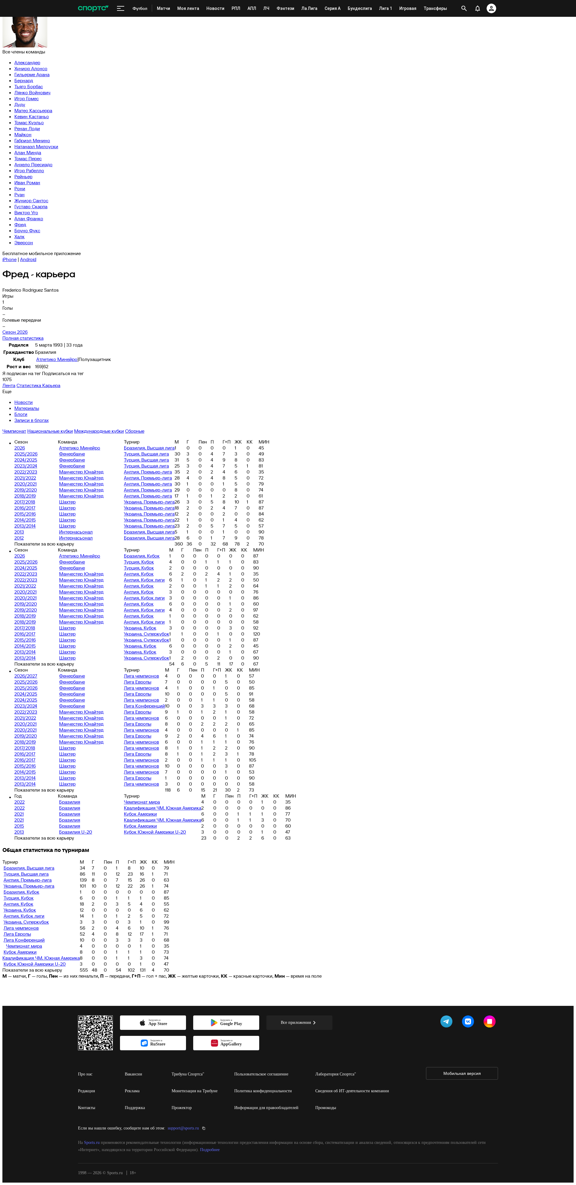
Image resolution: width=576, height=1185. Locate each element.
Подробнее (210, 1149)
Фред (20, 224)
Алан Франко (28, 218)
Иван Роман (27, 182)
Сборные (134, 431)
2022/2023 (25, 472)
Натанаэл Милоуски (36, 146)
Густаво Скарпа (30, 206)
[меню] (120, 8)
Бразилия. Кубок (142, 556)
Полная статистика (23, 338)
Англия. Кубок (139, 574)
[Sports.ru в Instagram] (491, 1022)
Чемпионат (14, 431)
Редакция (86, 1091)
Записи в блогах (31, 420)
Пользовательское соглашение (261, 1074)
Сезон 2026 (15, 332)
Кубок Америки (140, 814)
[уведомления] (477, 8)
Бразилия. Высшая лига (149, 448)
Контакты (86, 1107)
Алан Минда (27, 152)
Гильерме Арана (32, 74)
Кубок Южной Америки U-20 (155, 832)
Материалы (26, 408)
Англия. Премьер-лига (148, 472)
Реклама (132, 1091)
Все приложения (296, 1022)
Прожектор (182, 1107)
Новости (23, 402)
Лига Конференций (144, 706)
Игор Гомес (26, 98)
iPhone (9, 259)
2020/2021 (25, 484)
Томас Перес (28, 158)
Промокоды (325, 1107)
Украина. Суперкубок (146, 634)
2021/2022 (25, 478)
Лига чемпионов (141, 676)
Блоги (20, 414)
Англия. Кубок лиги (144, 580)
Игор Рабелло (29, 170)
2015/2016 (25, 514)
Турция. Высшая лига (146, 454)
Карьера (51, 385)
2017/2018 (24, 502)
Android (28, 259)
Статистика (29, 385)
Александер (27, 62)
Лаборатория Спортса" (335, 1074)
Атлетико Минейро (56, 359)
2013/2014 (25, 526)
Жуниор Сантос (31, 200)
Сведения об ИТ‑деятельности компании (352, 1091)
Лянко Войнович (32, 92)
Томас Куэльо (29, 122)
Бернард (23, 80)
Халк (19, 236)
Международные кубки (99, 431)
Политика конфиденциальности (263, 1091)
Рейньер (23, 176)
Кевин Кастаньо (31, 116)
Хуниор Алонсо (30, 68)
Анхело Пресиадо (33, 164)
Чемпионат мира (142, 802)
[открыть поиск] (464, 8)
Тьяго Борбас (28, 86)
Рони (19, 188)
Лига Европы (137, 682)
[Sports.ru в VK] (469, 1022)
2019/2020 (25, 490)
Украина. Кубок (140, 628)
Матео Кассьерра (33, 110)
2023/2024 (25, 466)
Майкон (23, 134)
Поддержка (135, 1107)
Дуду (19, 104)
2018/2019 (25, 496)
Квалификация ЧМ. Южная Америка (162, 808)
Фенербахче (72, 454)
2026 (19, 448)
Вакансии (133, 1074)
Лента (8, 385)
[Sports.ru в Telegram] (447, 1022)
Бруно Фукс (27, 230)
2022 (19, 802)
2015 (19, 826)
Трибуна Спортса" (188, 1074)
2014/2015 (25, 520)
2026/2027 (25, 676)
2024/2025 (25, 460)
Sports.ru (92, 1142)
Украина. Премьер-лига (149, 502)
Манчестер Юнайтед (81, 472)
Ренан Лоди (27, 128)
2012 (19, 538)
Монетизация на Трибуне (195, 1091)
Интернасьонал (76, 532)
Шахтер (67, 502)
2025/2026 (26, 454)
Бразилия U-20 (75, 832)
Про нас (85, 1074)
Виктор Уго (26, 212)
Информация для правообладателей (266, 1107)
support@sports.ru (183, 1128)
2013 (19, 532)
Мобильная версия (462, 1073)
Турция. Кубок (139, 562)
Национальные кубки (50, 431)
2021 (19, 814)
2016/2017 (24, 508)
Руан (19, 194)
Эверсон (23, 242)
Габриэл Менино (32, 140)
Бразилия (69, 802)
